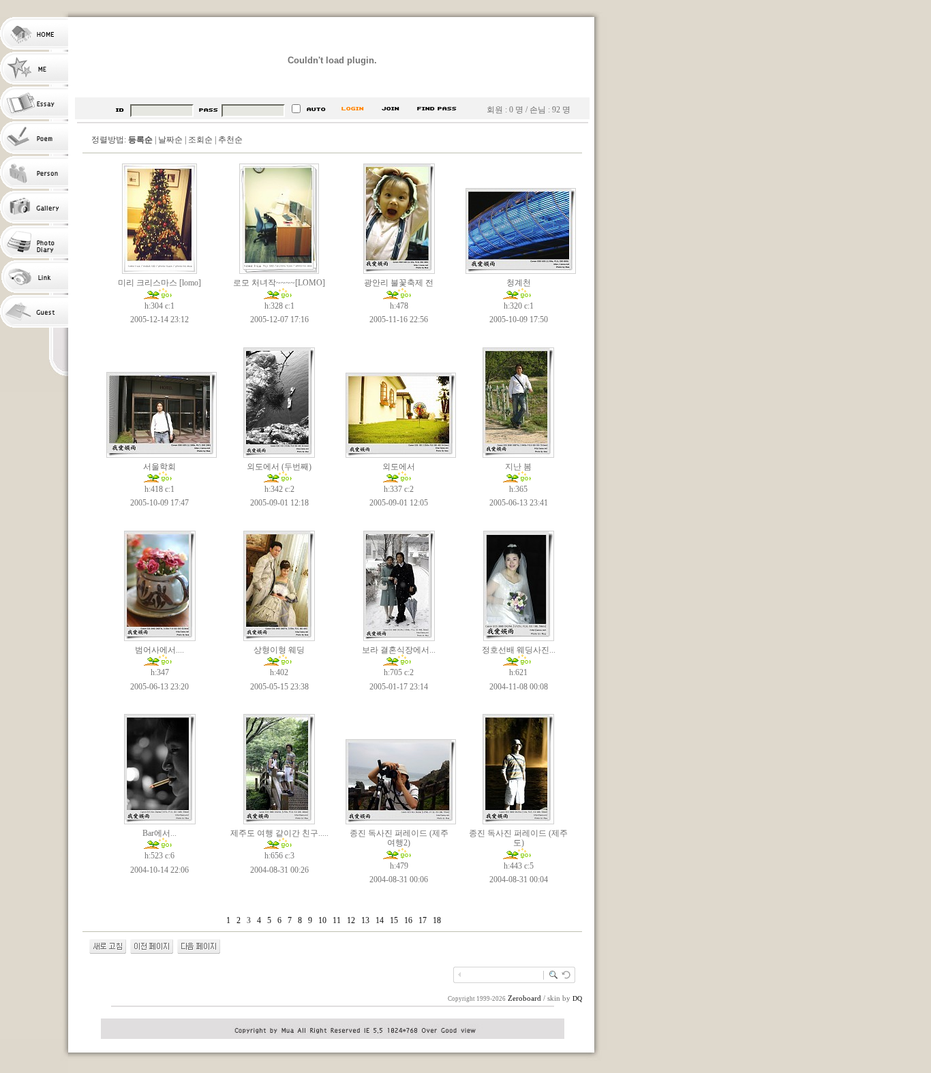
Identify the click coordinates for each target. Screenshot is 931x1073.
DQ (577, 998)
